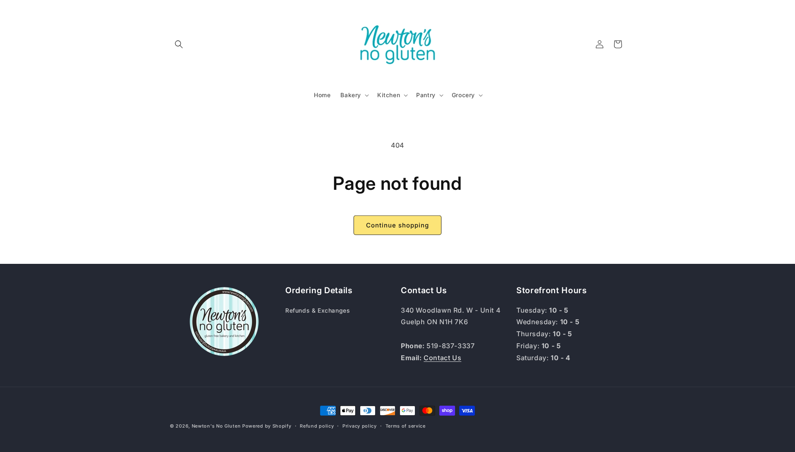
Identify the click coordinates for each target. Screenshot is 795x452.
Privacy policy (359, 426)
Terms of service (405, 426)
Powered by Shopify (267, 426)
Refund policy (317, 426)
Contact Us (442, 358)
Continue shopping (397, 225)
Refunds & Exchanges (317, 310)
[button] (179, 44)
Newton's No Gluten (216, 426)
